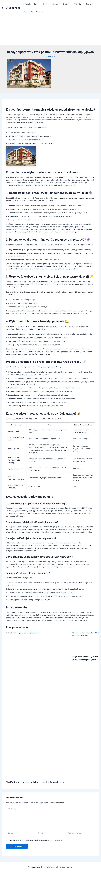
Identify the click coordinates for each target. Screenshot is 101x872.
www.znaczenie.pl (66, 867)
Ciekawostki (28, 12)
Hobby (45, 4)
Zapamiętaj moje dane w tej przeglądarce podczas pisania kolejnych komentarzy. (35, 840)
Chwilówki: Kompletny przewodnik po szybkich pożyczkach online (35, 782)
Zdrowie (66, 4)
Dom (35, 4)
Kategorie (27, 4)
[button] (38, 4)
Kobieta (55, 4)
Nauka (88, 4)
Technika (77, 4)
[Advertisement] (50, 30)
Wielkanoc (39, 12)
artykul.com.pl (11, 7)
